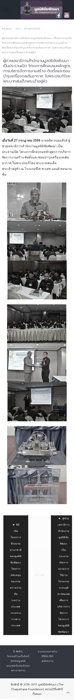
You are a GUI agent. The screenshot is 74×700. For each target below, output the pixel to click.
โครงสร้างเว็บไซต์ (18, 656)
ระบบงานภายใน (47, 651)
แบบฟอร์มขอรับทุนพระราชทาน (18, 668)
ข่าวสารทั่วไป (32, 29)
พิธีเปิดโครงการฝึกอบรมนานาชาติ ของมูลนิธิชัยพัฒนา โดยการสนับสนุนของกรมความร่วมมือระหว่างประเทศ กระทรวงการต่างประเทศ (16, 575)
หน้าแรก (7, 29)
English (47, 656)
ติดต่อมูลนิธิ (18, 661)
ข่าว (18, 29)
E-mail (18, 651)
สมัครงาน (47, 661)
